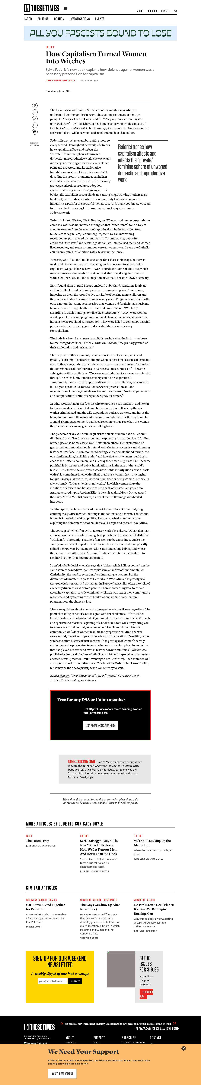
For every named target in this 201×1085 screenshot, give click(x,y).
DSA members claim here (100, 725)
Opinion (59, 18)
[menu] (65, 8)
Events (99, 18)
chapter (64, 676)
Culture (50, 47)
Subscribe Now (146, 994)
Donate (165, 11)
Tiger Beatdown (100, 773)
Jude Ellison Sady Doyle (60, 80)
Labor (28, 18)
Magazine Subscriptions (133, 1043)
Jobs (152, 1043)
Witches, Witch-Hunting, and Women (73, 680)
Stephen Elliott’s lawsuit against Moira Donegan (110, 492)
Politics (43, 18)
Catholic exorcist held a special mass (113, 654)
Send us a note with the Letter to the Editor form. (109, 803)
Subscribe (152, 11)
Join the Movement (62, 1073)
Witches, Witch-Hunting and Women (94, 220)
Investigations (80, 18)
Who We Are (71, 1043)
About (140, 11)
